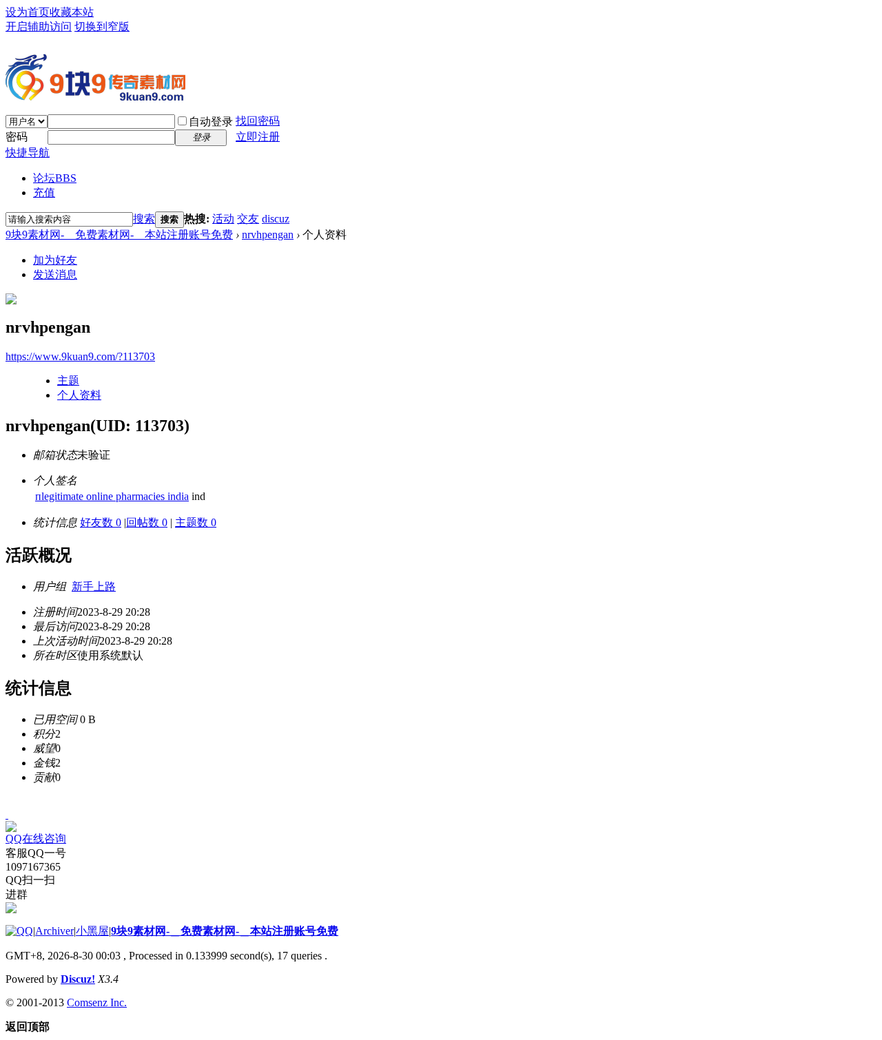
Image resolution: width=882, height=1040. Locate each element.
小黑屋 (92, 931)
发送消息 (55, 274)
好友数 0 (100, 522)
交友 (248, 219)
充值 (44, 192)
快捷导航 (28, 152)
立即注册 (258, 137)
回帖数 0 (146, 522)
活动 (223, 219)
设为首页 (28, 12)
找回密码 (258, 121)
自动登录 (211, 121)
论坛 (54, 178)
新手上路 (94, 586)
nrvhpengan (268, 234)
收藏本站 (72, 12)
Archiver (54, 931)
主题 (68, 380)
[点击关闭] (7, 814)
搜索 (144, 219)
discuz (275, 219)
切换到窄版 (102, 26)
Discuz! (78, 979)
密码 (17, 137)
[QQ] (19, 931)
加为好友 (55, 260)
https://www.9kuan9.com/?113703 (80, 356)
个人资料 (79, 395)
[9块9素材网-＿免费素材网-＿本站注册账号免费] (95, 95)
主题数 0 (195, 522)
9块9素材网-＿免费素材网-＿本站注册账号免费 (119, 234)
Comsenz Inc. (97, 1002)
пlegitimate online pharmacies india (112, 496)
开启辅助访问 (39, 26)
